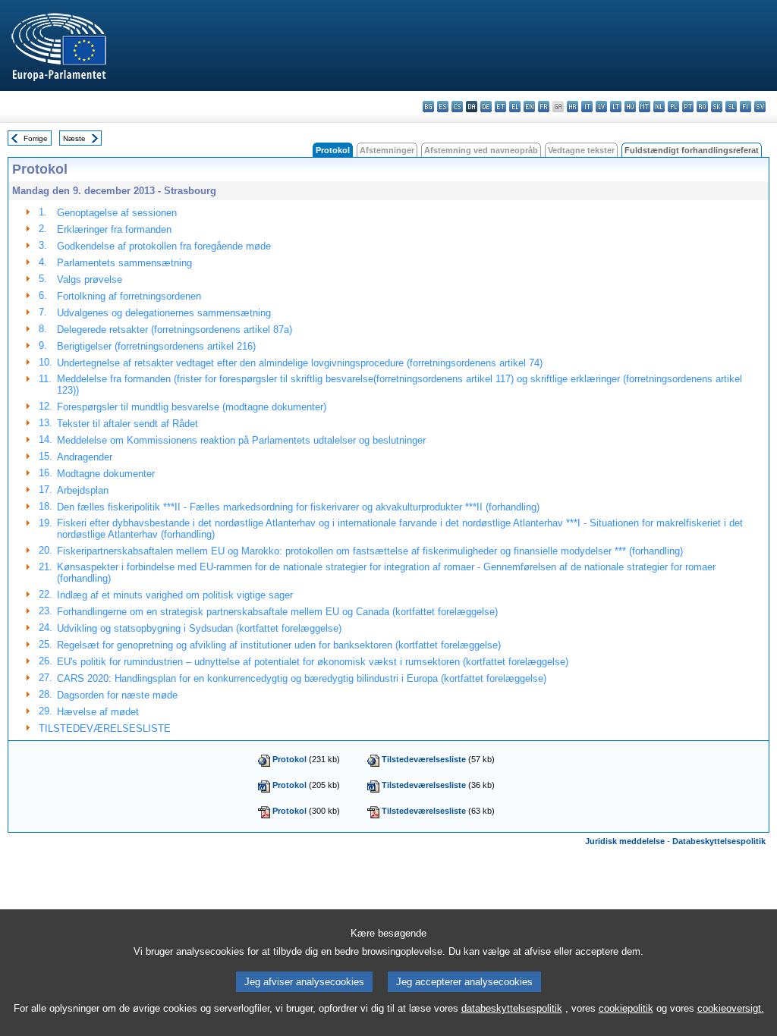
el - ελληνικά (515, 106)
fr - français (543, 106)
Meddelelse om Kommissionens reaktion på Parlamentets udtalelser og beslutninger (241, 440)
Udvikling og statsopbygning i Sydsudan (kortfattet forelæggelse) (199, 628)
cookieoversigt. (730, 1008)
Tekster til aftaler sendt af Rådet (127, 423)
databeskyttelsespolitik (511, 1008)
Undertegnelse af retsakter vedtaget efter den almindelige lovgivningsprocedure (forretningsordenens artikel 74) (300, 363)
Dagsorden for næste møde (117, 695)
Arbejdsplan (83, 490)
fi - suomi (745, 106)
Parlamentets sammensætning (124, 262)
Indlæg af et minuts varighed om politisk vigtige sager (175, 595)
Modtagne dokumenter (106, 473)
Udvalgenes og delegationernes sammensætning (164, 313)
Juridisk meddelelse (625, 841)
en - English (529, 106)
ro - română (702, 106)
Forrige (36, 138)
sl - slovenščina (731, 106)
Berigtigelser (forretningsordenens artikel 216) (156, 346)
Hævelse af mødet (98, 711)
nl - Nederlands (659, 106)
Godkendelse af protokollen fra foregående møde (164, 246)
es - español (442, 106)
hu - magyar (630, 106)
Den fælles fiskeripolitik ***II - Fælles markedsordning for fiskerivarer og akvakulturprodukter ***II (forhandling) (298, 507)
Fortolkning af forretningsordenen (129, 296)
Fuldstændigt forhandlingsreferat (691, 150)
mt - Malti (644, 106)
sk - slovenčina (716, 106)
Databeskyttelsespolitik (719, 841)
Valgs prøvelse (89, 279)
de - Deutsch (486, 106)
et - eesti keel (500, 106)
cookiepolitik (626, 1008)
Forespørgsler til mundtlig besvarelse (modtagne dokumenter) (191, 407)
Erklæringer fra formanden (114, 229)
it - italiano (587, 106)
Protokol (289, 759)
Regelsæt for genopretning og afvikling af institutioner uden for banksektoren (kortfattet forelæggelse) (279, 645)
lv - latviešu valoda (601, 106)
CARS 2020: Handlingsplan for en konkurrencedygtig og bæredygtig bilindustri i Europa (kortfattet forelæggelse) (301, 678)
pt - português (688, 106)
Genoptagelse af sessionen (117, 212)
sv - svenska (760, 106)
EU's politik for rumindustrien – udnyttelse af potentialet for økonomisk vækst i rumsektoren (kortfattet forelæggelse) (312, 661)
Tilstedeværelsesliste (424, 759)
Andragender (84, 457)
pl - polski (673, 106)
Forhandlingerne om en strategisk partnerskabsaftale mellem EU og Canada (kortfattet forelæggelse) (277, 611)
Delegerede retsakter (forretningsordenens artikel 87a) (174, 329)
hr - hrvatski (572, 106)
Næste (74, 138)
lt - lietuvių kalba (615, 106)
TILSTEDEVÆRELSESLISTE (105, 728)
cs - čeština (457, 106)
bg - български (428, 106)
